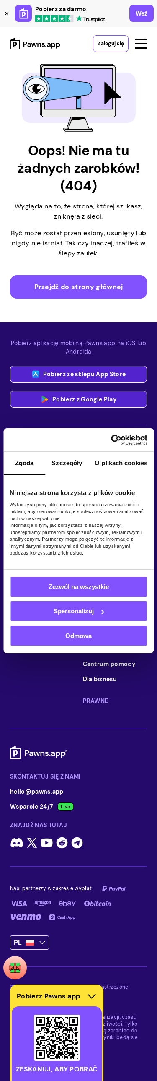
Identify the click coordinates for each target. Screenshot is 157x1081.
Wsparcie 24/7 (31, 806)
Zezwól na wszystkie (79, 586)
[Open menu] (141, 43)
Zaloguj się (111, 43)
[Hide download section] (92, 996)
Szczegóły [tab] (66, 462)
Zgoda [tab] (24, 462)
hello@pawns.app (37, 791)
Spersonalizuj (74, 611)
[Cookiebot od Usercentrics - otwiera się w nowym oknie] (111, 440)
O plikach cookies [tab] (121, 462)
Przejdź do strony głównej (78, 286)
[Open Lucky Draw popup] (15, 967)
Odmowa (78, 635)
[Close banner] (6, 13)
